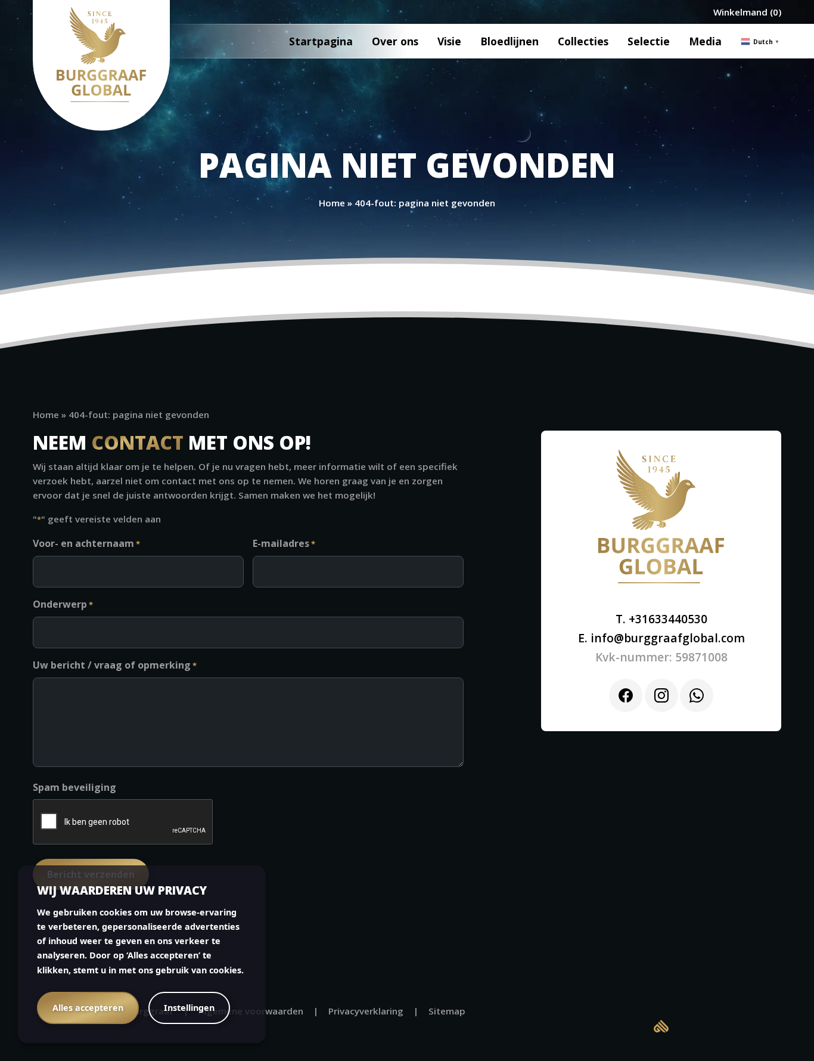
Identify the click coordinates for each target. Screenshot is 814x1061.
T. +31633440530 (661, 619)
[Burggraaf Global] (101, 54)
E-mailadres (284, 543)
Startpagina (321, 41)
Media (705, 41)
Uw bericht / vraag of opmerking (115, 665)
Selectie (648, 41)
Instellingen (189, 1007)
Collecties (583, 41)
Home (332, 203)
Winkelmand (740, 12)
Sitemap (446, 1011)
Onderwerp (63, 604)
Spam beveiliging (74, 787)
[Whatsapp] (696, 695)
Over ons (395, 41)
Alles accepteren (87, 1007)
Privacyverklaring (365, 1011)
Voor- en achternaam (86, 543)
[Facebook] (625, 695)
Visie (449, 41)
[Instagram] (661, 695)
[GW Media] (661, 1025)
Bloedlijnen (509, 41)
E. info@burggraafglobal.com (661, 638)
